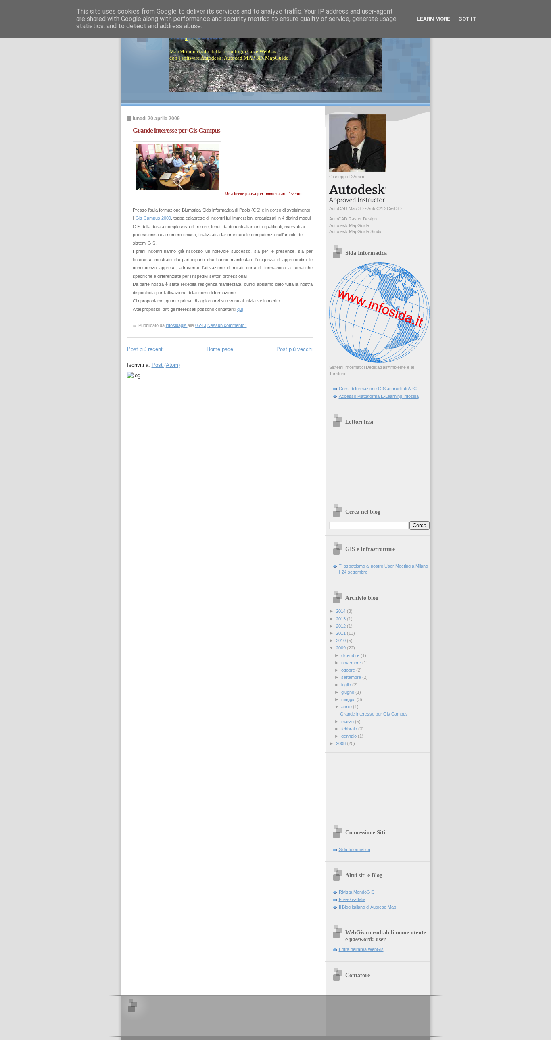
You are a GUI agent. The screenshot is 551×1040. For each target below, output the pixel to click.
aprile (347, 706)
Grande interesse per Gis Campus (176, 130)
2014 (341, 611)
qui (240, 309)
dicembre (351, 655)
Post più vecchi (294, 349)
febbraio (349, 728)
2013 (341, 618)
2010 (341, 640)
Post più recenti (145, 349)
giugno (348, 692)
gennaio (349, 736)
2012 (341, 626)
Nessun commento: (227, 325)
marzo (348, 721)
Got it (467, 19)
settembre (351, 677)
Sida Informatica (354, 849)
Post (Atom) (166, 365)
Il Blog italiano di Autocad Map (367, 907)
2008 (341, 743)
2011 (341, 633)
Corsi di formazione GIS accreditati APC (378, 388)
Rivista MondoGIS (356, 892)
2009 (341, 647)
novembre (351, 662)
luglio (346, 684)
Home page (220, 349)
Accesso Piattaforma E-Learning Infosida (379, 396)
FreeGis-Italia (352, 899)
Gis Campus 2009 (153, 218)
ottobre (348, 670)
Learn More (433, 19)
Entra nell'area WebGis (361, 949)
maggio (349, 699)
